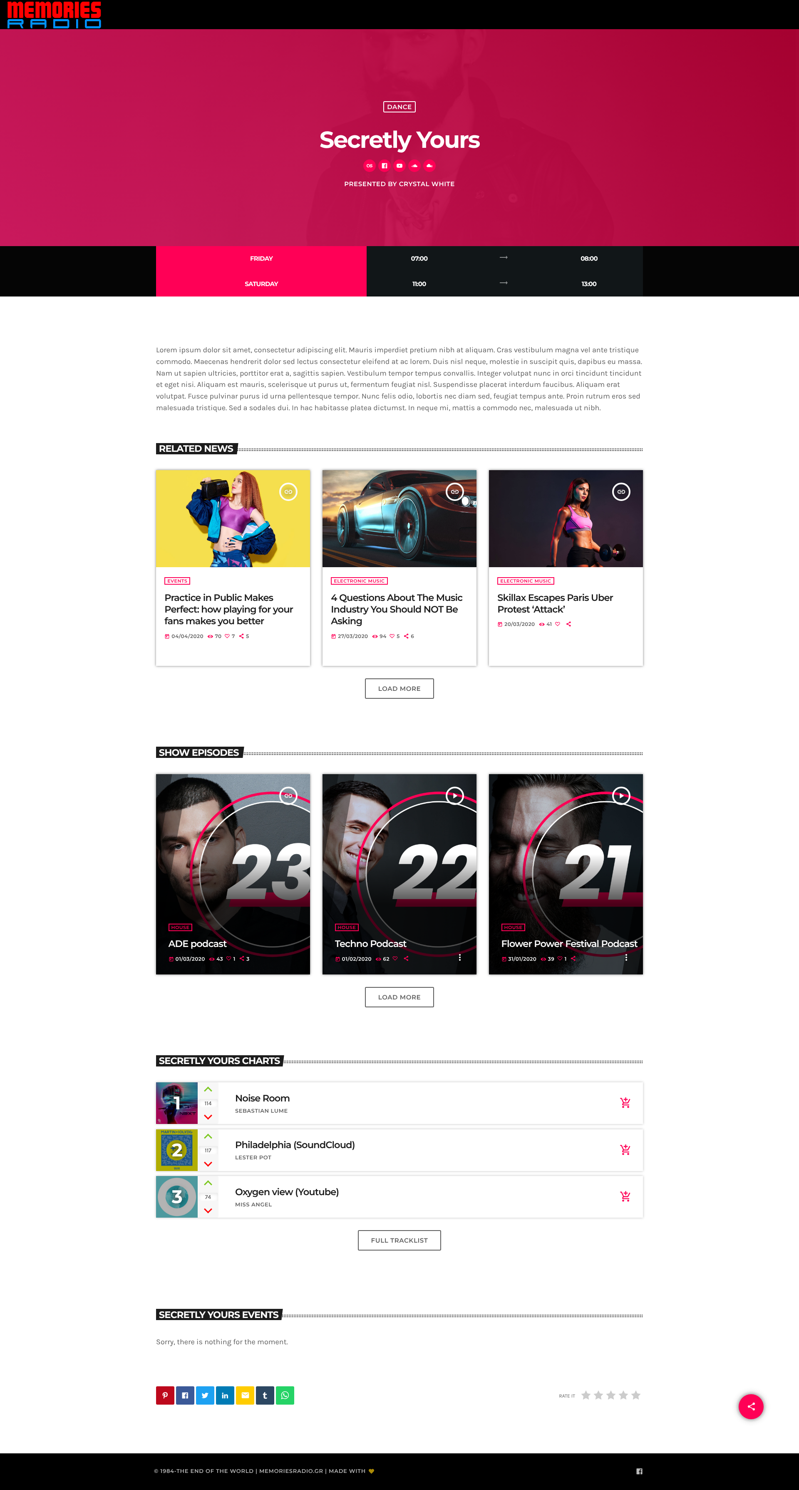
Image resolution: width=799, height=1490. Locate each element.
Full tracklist (399, 1240)
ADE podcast (198, 943)
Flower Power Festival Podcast (569, 943)
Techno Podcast (371, 943)
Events (177, 581)
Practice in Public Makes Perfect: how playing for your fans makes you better (228, 609)
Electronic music (359, 581)
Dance (399, 107)
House (180, 927)
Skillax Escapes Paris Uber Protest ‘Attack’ (555, 603)
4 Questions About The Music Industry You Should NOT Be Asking (396, 609)
